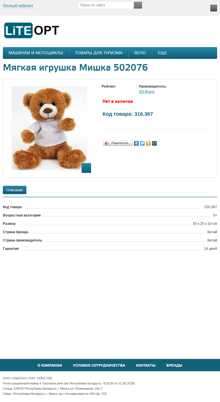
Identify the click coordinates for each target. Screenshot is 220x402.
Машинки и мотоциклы (36, 53)
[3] (116, 92)
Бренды (174, 366)
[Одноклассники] (149, 143)
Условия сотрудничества (99, 366)
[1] (104, 92)
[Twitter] (143, 143)
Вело (140, 53)
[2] (110, 92)
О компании (50, 366)
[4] (122, 92)
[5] (127, 92)
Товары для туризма (98, 53)
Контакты (146, 366)
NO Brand (146, 92)
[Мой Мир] (155, 143)
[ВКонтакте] (136, 143)
